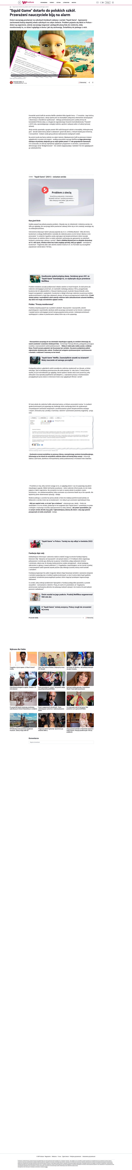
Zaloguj (107, 2)
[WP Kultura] (31, 2)
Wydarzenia (44, 2)
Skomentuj (83, 82)
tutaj (46, 1166)
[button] (102, 2)
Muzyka (74, 2)
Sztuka (59, 2)
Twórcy (52, 2)
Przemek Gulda (17, 82)
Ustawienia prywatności (88, 1156)
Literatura (66, 2)
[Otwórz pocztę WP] (97, 2)
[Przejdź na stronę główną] (19, 3)
